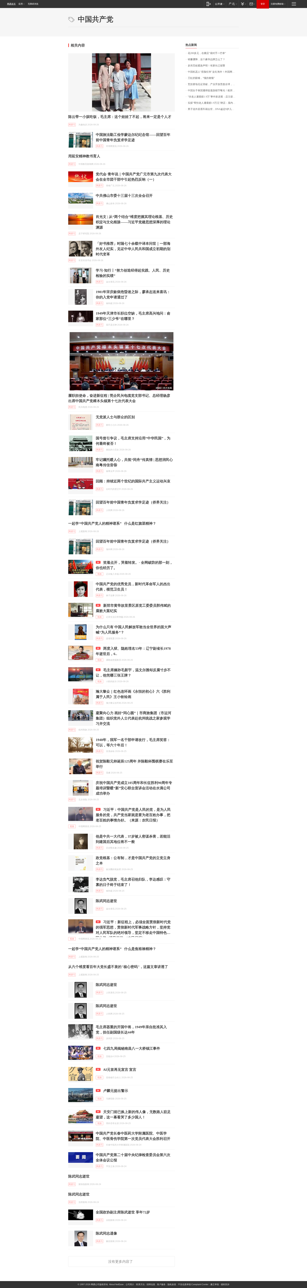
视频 (99, 574)
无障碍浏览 (33, 4)
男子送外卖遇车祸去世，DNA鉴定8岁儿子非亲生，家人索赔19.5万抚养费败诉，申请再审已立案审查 (213, 109)
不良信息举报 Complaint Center (193, 1284)
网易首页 (11, 4)
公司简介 (130, 1284)
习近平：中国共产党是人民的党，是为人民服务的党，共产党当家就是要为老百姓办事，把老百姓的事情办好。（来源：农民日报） (133, 815)
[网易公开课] (219, 4)
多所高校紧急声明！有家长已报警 (206, 65)
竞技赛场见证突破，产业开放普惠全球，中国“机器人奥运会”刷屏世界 (213, 84)
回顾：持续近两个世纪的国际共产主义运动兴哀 (133, 481)
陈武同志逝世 (106, 901)
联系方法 (140, 1284)
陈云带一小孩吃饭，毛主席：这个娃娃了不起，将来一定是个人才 (119, 117)
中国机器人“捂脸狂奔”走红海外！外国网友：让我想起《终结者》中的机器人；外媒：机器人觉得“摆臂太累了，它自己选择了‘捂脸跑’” (213, 72)
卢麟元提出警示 (115, 1091)
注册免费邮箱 (277, 4)
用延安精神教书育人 (84, 156)
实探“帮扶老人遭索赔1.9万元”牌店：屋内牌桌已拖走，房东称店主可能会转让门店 (213, 103)
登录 (263, 4)
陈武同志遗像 (106, 1233)
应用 (20, 4)
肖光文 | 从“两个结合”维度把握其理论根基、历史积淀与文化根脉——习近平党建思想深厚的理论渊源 (134, 222)
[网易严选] (232, 4)
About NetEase (116, 1284)
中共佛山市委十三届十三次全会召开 (124, 195)
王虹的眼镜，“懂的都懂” (201, 78)
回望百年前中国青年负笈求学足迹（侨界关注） (133, 502)
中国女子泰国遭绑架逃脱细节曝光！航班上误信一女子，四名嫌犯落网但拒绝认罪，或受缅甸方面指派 (213, 90)
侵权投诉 (225, 1284)
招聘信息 (151, 1284)
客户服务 (161, 1284)
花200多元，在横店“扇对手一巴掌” (207, 53)
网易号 (72, 124)
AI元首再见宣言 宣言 (119, 1069)
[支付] (243, 4)
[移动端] (208, 4)
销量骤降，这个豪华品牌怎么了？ (206, 59)
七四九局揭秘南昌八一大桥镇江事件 (131, 1048)
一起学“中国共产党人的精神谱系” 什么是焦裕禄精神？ (112, 949)
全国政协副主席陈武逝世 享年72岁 (123, 1212)
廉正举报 (214, 1284)
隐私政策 (172, 1284)
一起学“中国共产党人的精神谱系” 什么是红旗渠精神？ (112, 523)
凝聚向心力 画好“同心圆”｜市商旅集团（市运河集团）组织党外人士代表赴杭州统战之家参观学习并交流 (133, 718)
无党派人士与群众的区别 (115, 417)
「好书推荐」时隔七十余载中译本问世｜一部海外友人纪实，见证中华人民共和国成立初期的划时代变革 (133, 249)
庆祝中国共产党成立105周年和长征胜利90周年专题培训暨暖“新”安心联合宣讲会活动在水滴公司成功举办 (134, 788)
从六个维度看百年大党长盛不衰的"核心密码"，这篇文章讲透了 (118, 967)
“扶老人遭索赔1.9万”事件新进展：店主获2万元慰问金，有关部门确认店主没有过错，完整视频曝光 (213, 96)
